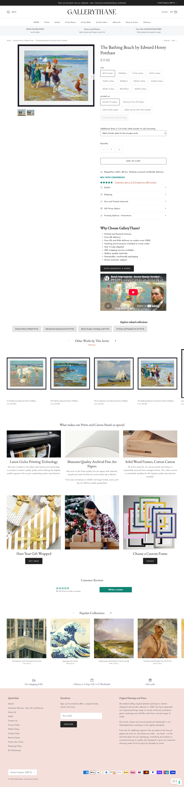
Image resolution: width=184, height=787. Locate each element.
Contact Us (12, 720)
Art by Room (70, 22)
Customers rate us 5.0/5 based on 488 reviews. (136, 182)
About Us (116, 22)
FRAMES (150, 561)
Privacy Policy (14, 724)
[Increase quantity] (119, 149)
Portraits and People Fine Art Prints (130, 328)
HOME (36, 22)
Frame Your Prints (15, 741)
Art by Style (86, 22)
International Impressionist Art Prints (60, 328)
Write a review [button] (115, 589)
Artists (57, 22)
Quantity (104, 143)
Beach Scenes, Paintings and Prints (95, 328)
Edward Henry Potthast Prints (23, 40)
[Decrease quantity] (103, 149)
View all (92, 345)
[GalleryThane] (92, 12)
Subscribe (68, 724)
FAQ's (10, 716)
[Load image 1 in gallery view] (56, 75)
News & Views (132, 22)
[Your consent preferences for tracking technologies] (179, 782)
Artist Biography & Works (117, 268)
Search (11, 703)
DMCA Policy (13, 729)
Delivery (146, 22)
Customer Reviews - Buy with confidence (25, 708)
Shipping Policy (15, 746)
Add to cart (133, 160)
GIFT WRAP (34, 561)
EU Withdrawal (14, 750)
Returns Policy (14, 737)
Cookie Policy (14, 733)
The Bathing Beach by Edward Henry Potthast (51, 40)
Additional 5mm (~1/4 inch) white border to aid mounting (127, 128)
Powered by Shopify (31, 779)
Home (9, 40)
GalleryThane (18, 779)
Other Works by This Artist (92, 341)
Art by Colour (101, 22)
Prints (46, 22)
